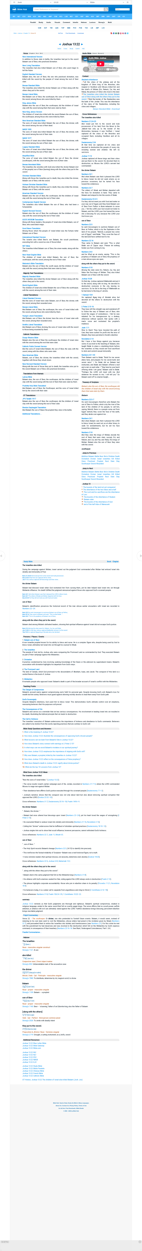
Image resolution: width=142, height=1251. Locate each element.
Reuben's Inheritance (90, 80)
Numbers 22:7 (87, 188)
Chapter (116, 561)
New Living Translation (31, 65)
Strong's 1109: (28, 992)
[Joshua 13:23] (139, 561)
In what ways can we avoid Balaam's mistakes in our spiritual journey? (51, 748)
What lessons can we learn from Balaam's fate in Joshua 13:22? (48, 740)
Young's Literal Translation (32, 316)
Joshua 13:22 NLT (29, 1055)
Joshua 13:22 (53, 780)
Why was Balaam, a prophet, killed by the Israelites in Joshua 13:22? (50, 755)
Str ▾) (41, 53)
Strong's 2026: (28, 1021)
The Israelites (88, 94)
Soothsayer (86, 464)
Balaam (117, 94)
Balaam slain (89, 499)
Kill (112, 459)
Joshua (20, 33)
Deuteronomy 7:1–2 (95, 791)
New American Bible (30, 355)
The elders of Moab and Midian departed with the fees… (42, 596)
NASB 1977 (26, 138)
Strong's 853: (27, 964)
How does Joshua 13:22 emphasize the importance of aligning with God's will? (54, 751)
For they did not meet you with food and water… (40, 598)
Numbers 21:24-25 (89, 121)
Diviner (93, 459)
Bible (15, 33)
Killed (117, 459)
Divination (85, 459)
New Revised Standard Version (34, 364)
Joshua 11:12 (87, 156)
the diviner (109, 94)
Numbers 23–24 (72, 815)
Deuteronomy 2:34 (89, 142)
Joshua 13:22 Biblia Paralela (33, 1068)
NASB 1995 (26, 129)
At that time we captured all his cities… (37, 577)
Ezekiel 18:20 (94, 857)
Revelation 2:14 (88, 339)
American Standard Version (32, 193)
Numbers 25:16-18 (65, 928)
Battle (97, 456)
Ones (84, 461)
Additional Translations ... (31, 414)
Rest (107, 461)
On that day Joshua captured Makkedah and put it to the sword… (45, 630)
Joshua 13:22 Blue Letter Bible (34, 1043)
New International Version (32, 57)
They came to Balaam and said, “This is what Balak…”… (42, 614)
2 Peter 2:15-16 (88, 307)
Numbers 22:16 (87, 241)
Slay (118, 461)
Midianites (28, 679)
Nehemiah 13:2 (64, 861)
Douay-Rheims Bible (30, 338)
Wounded (100, 464)
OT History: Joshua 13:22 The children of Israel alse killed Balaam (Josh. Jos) (52, 1080)
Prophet (100, 461)
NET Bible (26, 246)
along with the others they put (103, 97)
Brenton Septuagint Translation (34, 407)
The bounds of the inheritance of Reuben (99, 497)
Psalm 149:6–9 (73, 802)
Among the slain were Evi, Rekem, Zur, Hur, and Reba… (42, 628)
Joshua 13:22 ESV (29, 1057)
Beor (101, 456)
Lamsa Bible (27, 377)
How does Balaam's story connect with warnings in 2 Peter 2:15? (49, 744)
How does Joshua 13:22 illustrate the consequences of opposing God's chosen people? (58, 736)
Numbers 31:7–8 (89, 784)
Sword (93, 464)
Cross (65, 48)
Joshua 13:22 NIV (29, 1052)
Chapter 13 (26, 33)
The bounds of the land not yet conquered (99, 487)
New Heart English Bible (31, 255)
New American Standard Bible (33, 121)
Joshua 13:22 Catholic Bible (33, 1076)
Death (117, 456)
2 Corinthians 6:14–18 (98, 890)
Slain (112, 461)
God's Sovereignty (29, 699)
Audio (59, 48)
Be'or (106, 456)
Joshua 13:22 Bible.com (31, 1048)
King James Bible (29, 103)
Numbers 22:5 (87, 224)
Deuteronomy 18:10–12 (96, 826)
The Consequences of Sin (32, 709)
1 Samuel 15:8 (87, 295)
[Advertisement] (71, 544)
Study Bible (28, 561)
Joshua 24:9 (53, 861)
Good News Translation (31, 228)
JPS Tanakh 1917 (29, 399)
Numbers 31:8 (87, 267)
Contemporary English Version (34, 202)
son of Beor (86, 97)
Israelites (106, 459)
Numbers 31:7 (42, 802)
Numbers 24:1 (87, 174)
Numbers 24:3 (87, 252)
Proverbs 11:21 (104, 883)
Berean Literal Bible (30, 94)
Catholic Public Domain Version (34, 346)
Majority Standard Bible (31, 276)
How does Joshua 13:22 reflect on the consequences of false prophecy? (52, 759)
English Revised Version (31, 211)
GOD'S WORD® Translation (32, 220)
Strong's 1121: (28, 950)
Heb (83, 48)
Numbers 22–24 (28, 608)
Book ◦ (109, 561)
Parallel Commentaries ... (31, 932)
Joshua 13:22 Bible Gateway (33, 1046)
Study (71, 48)
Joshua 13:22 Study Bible (32, 1066)
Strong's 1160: (28, 1006)
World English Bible (29, 285)
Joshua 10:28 (87, 279)
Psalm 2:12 (106, 879)
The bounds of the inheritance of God (98, 502)
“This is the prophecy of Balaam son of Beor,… (39, 616)
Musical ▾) (101, 53)
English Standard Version (32, 74)
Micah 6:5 (59, 835)
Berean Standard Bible (31, 85)
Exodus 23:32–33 (45, 797)
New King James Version (32, 112)
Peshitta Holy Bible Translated (34, 386)
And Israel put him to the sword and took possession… (43, 576)
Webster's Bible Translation (33, 263)
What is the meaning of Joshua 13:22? (39, 732)
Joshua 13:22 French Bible (32, 1073)
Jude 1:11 (85, 328)
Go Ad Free (5, 1242)
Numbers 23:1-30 (88, 355)
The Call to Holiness (30, 719)
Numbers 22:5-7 (88, 399)
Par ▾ (37, 53)
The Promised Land (31, 669)
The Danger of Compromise (33, 690)
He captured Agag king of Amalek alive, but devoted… (41, 632)
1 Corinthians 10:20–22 (72, 894)
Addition (85, 456)
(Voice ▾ (94, 53)
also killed (99, 94)
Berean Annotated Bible (31, 164)
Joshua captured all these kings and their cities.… (40, 579)
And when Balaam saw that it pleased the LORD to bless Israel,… (45, 594)
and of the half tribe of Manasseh (97, 504)
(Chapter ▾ (31, 53)
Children (111, 456)
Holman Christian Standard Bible (34, 184)
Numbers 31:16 (80, 822)
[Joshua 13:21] (3, 561)
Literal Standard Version (31, 298)
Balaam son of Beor (31, 640)
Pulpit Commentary (30, 915)
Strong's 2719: (28, 1035)
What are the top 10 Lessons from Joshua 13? (43, 767)
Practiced (91, 461)
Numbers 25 (96, 923)
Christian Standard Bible (31, 176)
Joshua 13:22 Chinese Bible (33, 1071)
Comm (77, 48)
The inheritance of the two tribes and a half (99, 490)
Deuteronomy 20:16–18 (57, 802)
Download (116, 109)
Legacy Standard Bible (31, 147)
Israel (99, 459)
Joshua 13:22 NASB (30, 1060)
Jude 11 (51, 835)
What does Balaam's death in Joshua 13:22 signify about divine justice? (51, 763)
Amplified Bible (28, 156)
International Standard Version (34, 237)
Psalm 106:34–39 (55, 894)
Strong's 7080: (28, 978)
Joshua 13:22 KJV (29, 1062)
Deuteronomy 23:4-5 (89, 199)
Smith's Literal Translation (32, 325)
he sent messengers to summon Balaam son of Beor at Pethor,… (45, 612)
